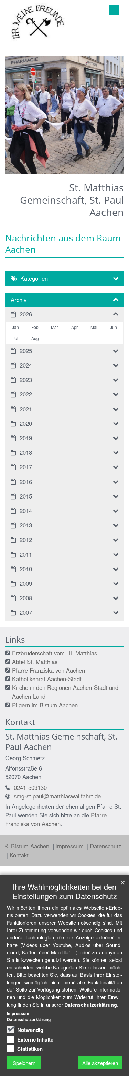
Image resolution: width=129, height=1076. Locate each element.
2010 (26, 569)
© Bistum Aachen (28, 846)
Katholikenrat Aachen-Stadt (47, 679)
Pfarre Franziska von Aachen (48, 670)
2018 (26, 452)
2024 (26, 365)
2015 (26, 496)
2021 (26, 409)
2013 (26, 525)
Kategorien (34, 278)
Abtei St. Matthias (34, 661)
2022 (26, 394)
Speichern (24, 1062)
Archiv (18, 299)
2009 (26, 583)
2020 (26, 423)
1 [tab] (18, 174)
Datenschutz (105, 846)
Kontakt (19, 855)
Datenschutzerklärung (90, 1004)
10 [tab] (111, 174)
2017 (26, 467)
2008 (26, 598)
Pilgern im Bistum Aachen (45, 705)
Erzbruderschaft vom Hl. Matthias (54, 653)
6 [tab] (69, 174)
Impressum (70, 846)
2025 (26, 350)
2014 (26, 510)
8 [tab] (90, 174)
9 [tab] (100, 174)
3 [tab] (38, 174)
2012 (26, 539)
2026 (26, 314)
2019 (26, 438)
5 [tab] (59, 174)
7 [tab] (80, 174)
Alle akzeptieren (100, 1062)
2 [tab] (28, 174)
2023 (26, 379)
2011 (26, 554)
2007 (26, 612)
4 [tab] (49, 174)
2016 (26, 481)
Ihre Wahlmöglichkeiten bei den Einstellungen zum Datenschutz (64, 891)
